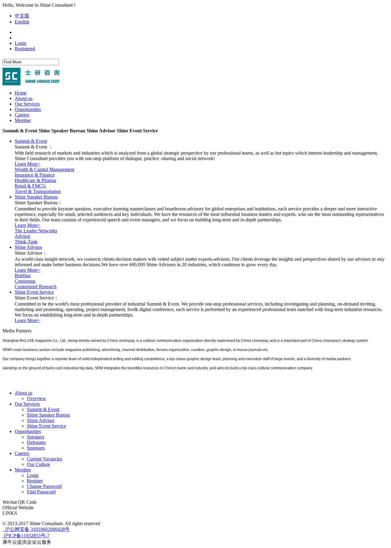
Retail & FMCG (30, 185)
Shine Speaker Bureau (36, 196)
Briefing (23, 275)
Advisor (22, 236)
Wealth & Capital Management (44, 169)
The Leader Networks (36, 230)
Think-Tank (26, 241)
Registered (25, 48)
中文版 (22, 15)
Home (21, 92)
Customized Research (36, 286)
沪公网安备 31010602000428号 (37, 529)
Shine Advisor (28, 247)
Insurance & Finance (35, 174)
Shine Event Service (34, 292)
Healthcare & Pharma (35, 180)
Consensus (25, 281)
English (22, 21)
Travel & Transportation (38, 191)
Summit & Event (31, 141)
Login (20, 43)
